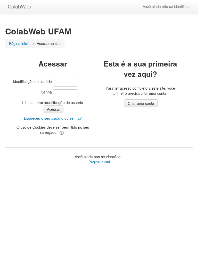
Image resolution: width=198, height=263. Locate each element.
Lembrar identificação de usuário (56, 102)
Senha (46, 92)
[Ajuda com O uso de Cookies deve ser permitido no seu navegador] (62, 132)
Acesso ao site (49, 43)
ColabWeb (19, 6)
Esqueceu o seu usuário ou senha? (53, 118)
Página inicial (99, 161)
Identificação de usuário (32, 81)
